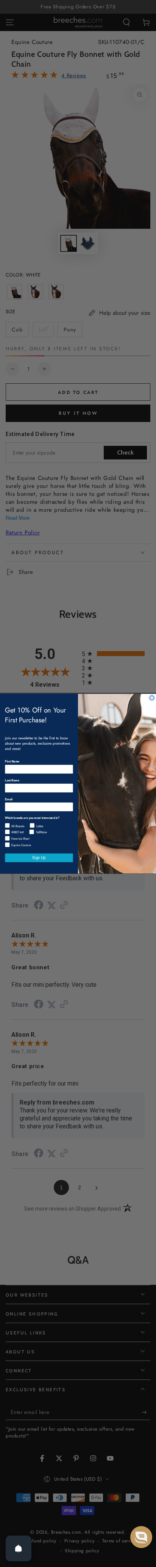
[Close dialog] (152, 697)
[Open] (18, 1548)
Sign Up (38, 857)
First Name (12, 761)
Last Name (12, 780)
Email (8, 799)
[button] (141, 1537)
